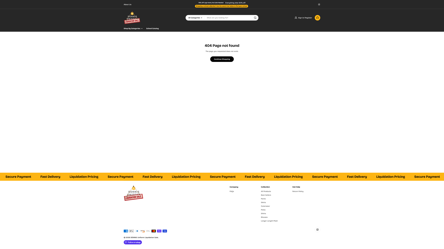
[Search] (255, 17)
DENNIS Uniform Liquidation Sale (144, 237)
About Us (127, 4)
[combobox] (222, 18)
